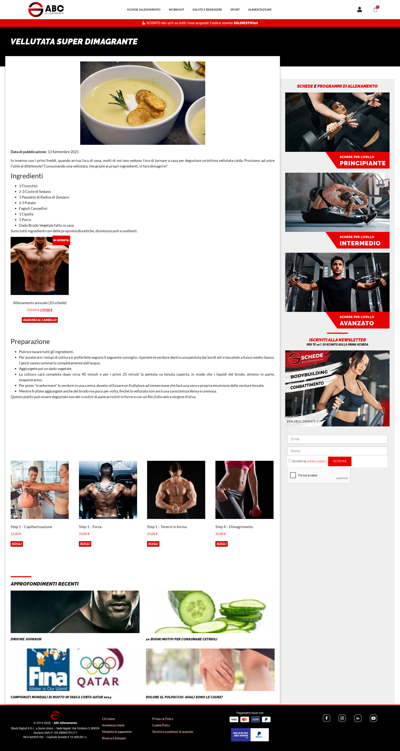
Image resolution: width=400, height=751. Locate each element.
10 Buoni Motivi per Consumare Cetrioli (181, 639)
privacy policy (316, 461)
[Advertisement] (143, 431)
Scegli (17, 544)
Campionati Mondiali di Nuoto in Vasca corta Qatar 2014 (61, 697)
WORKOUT (176, 9)
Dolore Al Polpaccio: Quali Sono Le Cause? (184, 697)
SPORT (235, 9)
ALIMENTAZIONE (260, 9)
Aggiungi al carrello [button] (39, 320)
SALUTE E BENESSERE (207, 9)
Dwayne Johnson (26, 639)
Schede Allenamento (143, 9)
